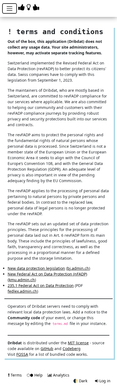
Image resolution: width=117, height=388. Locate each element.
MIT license (78, 342)
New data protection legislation (36, 268)
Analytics (60, 375)
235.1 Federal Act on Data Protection (41, 285)
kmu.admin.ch (22, 279)
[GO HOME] (29, 7)
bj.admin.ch (78, 268)
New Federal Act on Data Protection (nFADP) (47, 274)
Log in (104, 380)
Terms (16, 375)
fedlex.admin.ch (22, 291)
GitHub (47, 348)
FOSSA (22, 354)
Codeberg (72, 348)
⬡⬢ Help (35, 375)
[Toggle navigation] (9, 8)
